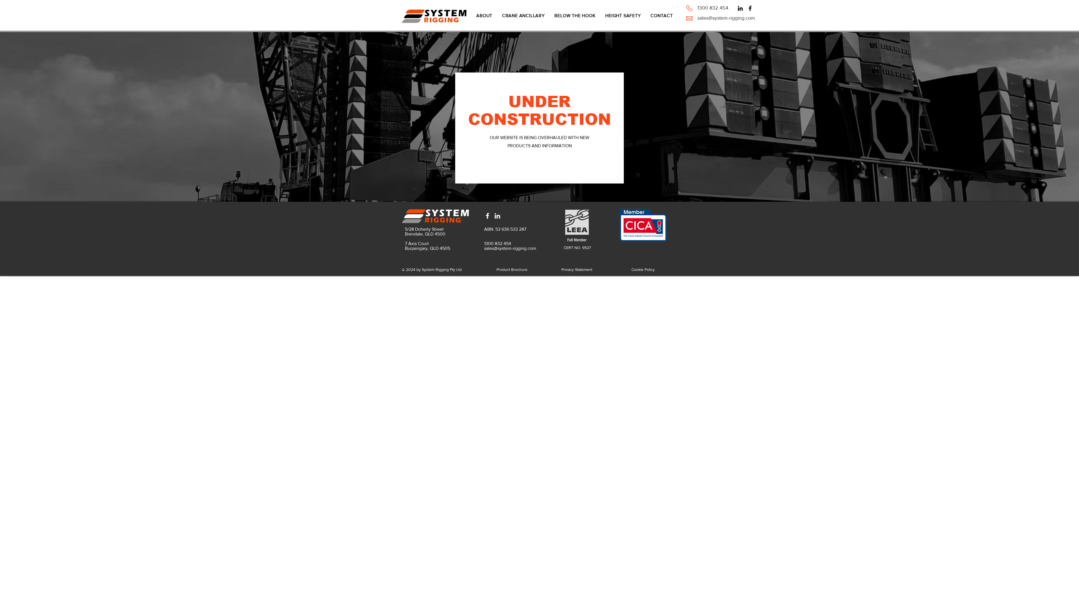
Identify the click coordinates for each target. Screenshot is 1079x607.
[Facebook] (750, 8)
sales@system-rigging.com (726, 18)
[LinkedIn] (740, 8)
